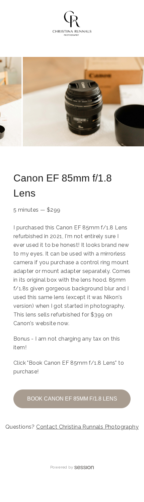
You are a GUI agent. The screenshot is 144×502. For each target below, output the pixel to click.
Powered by (61, 467)
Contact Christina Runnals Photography (87, 427)
